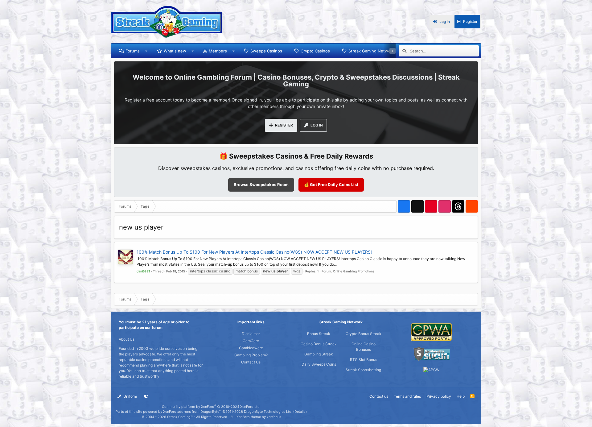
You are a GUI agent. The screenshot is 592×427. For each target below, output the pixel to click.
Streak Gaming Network (371, 50)
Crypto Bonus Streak (363, 333)
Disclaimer (251, 333)
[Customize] (146, 396)
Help (461, 396)
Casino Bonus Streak (319, 344)
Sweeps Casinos (266, 50)
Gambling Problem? (251, 355)
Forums (132, 50)
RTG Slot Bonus (363, 359)
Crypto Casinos (315, 50)
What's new (175, 50)
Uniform (129, 396)
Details (300, 411)
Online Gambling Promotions (353, 271)
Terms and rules (407, 396)
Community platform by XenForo (211, 406)
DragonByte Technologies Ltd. (268, 411)
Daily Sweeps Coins (319, 364)
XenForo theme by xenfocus (258, 417)
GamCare (251, 340)
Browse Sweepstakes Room (261, 184)
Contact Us (251, 362)
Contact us (378, 396)
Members (218, 50)
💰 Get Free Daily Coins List (331, 184)
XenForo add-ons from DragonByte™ (192, 411)
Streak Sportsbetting (363, 369)
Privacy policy (438, 396)
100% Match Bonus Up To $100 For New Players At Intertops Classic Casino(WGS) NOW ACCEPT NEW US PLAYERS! (254, 252)
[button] (146, 51)
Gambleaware (251, 348)
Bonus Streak (318, 333)
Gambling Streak (318, 354)
